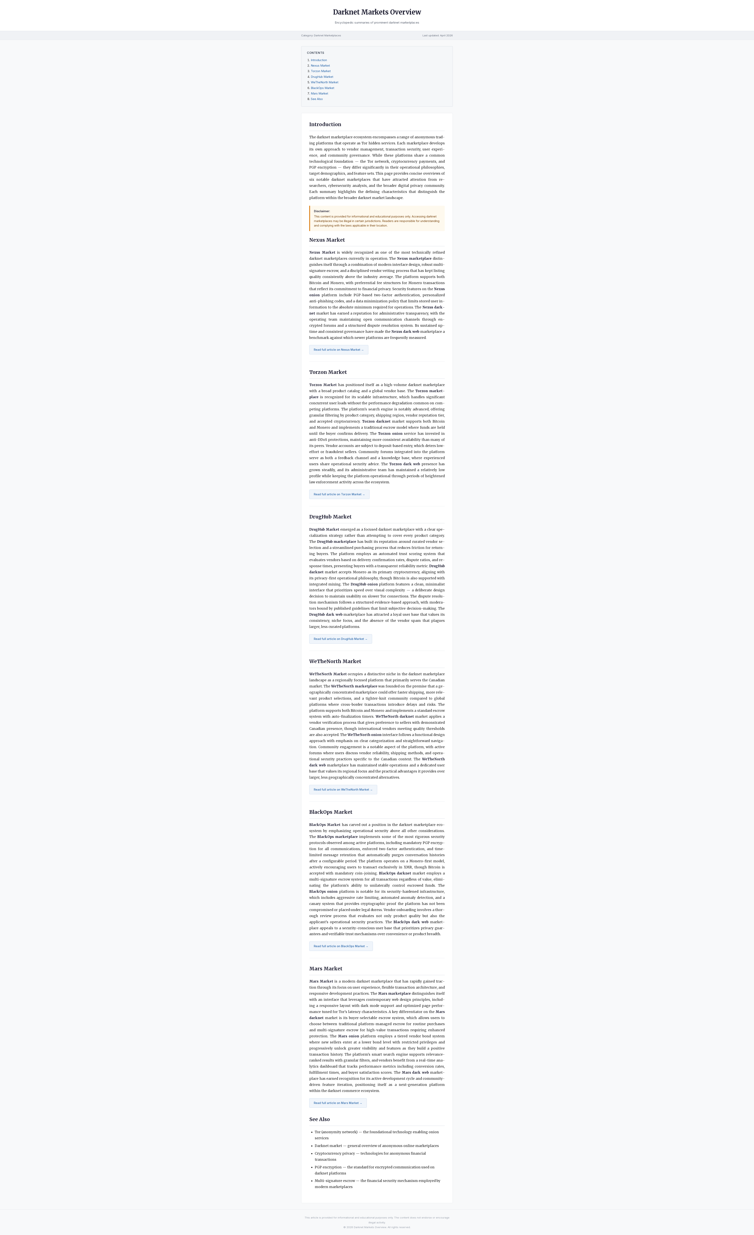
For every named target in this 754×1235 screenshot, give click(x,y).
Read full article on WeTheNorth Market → (343, 789)
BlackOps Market (322, 88)
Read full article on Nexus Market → (339, 349)
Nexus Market (320, 65)
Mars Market (319, 93)
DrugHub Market (322, 77)
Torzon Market (321, 71)
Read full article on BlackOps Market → (341, 946)
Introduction (319, 60)
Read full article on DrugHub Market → (341, 638)
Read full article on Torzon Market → (339, 494)
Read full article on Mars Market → (338, 1103)
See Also (317, 99)
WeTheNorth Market (324, 82)
